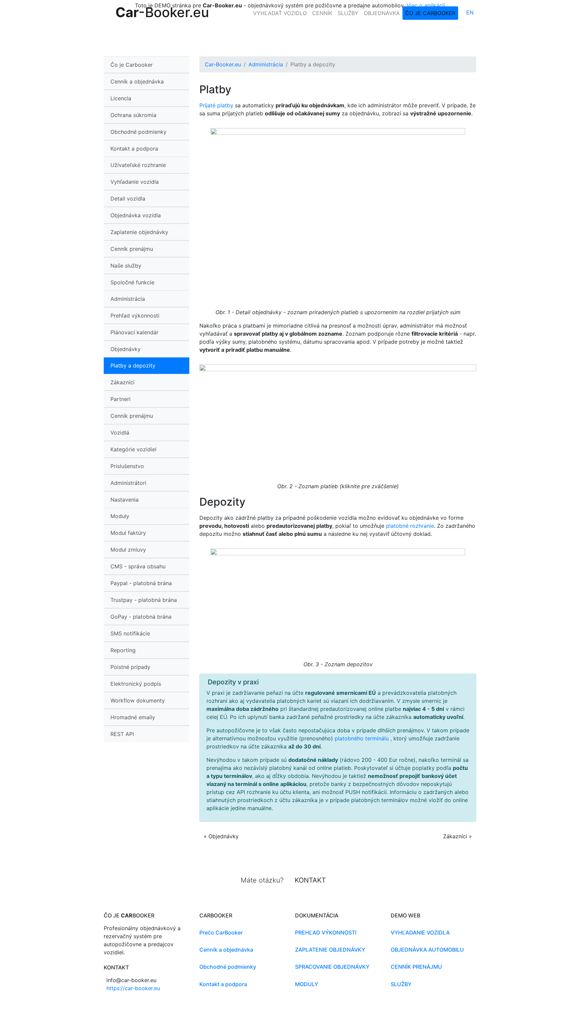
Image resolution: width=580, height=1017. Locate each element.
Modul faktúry (128, 532)
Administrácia (265, 64)
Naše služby (125, 265)
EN (470, 12)
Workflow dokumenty (137, 700)
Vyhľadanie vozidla (134, 181)
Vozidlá (119, 432)
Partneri (120, 399)
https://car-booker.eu (133, 988)
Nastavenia (124, 499)
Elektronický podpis (135, 683)
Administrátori (128, 482)
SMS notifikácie (130, 633)
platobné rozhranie (410, 525)
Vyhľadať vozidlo (280, 13)
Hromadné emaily (132, 717)
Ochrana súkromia (133, 115)
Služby (348, 13)
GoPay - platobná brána (141, 616)
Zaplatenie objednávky (139, 232)
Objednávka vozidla (135, 215)
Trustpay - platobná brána (143, 600)
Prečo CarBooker (221, 932)
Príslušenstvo (127, 466)
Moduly (306, 984)
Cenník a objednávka (137, 81)
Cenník (322, 13)
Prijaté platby (216, 105)
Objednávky (125, 349)
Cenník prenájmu (131, 248)
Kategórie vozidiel (133, 449)
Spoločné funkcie (132, 282)
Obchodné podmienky (138, 131)
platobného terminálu (362, 738)
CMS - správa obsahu (137, 566)
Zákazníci (122, 382)
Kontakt (310, 880)
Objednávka (382, 13)
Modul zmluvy (128, 549)
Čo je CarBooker (430, 13)
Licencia (120, 98)
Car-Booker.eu (223, 64)
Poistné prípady (130, 667)
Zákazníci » (457, 836)
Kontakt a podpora (134, 148)
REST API (122, 734)
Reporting (123, 650)
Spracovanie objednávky (332, 966)
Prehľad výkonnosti (134, 315)
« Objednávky (221, 836)
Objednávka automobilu (427, 949)
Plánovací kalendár (134, 332)
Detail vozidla (127, 198)
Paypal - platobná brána (141, 583)
